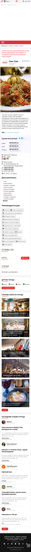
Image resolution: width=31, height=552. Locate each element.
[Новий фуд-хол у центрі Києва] (15, 377)
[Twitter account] (12, 544)
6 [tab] (20, 110)
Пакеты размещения (12, 539)
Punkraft (4, 480)
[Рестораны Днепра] (3, 284)
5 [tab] (18, 110)
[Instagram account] (8, 544)
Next (27, 89)
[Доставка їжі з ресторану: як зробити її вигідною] (15, 316)
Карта (16, 45)
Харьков (27, 284)
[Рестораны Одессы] (16, 284)
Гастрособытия (12, 4)
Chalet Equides (5, 438)
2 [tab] (11, 110)
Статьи (21, 45)
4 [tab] (15, 110)
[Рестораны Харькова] (24, 284)
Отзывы (11, 45)
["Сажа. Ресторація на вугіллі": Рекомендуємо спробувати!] (15, 406)
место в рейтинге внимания (12, 132)
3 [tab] (13, 110)
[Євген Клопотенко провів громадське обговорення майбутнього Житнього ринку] (15, 357)
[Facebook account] (4, 544)
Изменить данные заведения (12, 538)
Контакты (21, 539)
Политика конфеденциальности (15, 547)
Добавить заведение (21, 536)
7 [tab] (22, 110)
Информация (4, 45)
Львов (12, 284)
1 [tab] (8, 110)
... (12, 436)
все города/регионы (8, 288)
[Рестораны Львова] (9, 284)
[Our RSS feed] (26, 544)
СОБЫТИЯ (3, 4)
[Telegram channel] (19, 544)
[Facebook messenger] (15, 544)
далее (4, 410)
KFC (3, 523)
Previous (4, 89)
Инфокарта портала (9, 536)
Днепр (5, 284)
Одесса (19, 284)
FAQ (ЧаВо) (23, 538)
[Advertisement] (15, 24)
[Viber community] (23, 544)
